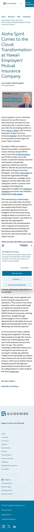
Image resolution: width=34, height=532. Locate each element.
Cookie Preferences (8, 519)
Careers (3, 434)
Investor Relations (6, 455)
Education (4, 451)
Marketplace (4, 462)
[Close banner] (31, 245)
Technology (27, 17)
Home (3, 17)
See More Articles (7, 381)
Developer (4, 444)
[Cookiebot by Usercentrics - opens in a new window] (21, 245)
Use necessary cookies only (17, 285)
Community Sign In (6, 483)
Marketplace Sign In (7, 490)
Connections (5, 441)
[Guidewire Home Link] (14, 414)
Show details (25, 267)
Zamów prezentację (30, 4)
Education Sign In (6, 487)
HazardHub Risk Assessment (9, 465)
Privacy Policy (6, 510)
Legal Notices (6, 514)
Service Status (5, 469)
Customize (16, 279)
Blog (18, 17)
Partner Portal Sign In (7, 494)
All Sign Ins (7, 480)
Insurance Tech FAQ (7, 458)
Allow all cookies (17, 273)
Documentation (5, 448)
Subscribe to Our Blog (9, 386)
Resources (11, 17)
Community (4, 437)
